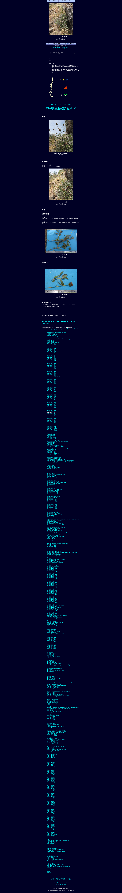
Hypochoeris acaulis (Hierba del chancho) (56, 620)
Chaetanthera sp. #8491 (52, 509)
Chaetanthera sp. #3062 (52, 507)
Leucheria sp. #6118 (51, 628)
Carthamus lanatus (51, 466)
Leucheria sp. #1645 (51, 639)
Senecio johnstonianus (52, 754)
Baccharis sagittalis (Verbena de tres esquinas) (57, 448)
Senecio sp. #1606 (51, 796)
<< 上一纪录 (58, 879)
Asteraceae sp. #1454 (51, 344)
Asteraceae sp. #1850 (51, 360)
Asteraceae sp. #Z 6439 (52, 428)
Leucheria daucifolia (51, 630)
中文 (65, 48)
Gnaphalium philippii (51, 547)
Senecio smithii (50, 764)
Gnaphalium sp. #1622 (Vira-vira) (54, 551)
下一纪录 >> (64, 879)
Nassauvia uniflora (51, 700)
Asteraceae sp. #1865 (51, 365)
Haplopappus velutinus (52, 608)
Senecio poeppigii (51, 763)
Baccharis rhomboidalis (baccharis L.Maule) (56, 446)
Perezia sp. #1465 (51, 717)
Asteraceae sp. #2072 (51, 393)
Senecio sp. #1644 (51, 800)
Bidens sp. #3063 (50, 465)
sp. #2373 (49, 872)
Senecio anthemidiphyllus (52, 745)
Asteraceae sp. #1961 (51, 380)
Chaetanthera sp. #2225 (52, 504)
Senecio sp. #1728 (51, 804)
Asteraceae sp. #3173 (51, 422)
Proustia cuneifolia (51, 741)
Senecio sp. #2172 (51, 818)
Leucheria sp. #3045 (51, 644)
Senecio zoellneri (50, 837)
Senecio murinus (50, 756)
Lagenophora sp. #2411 (52, 623)
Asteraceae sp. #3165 (51, 419)
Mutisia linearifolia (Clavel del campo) (55, 670)
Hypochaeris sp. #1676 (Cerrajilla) (54, 617)
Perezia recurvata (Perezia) (53, 715)
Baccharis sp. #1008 (51, 451)
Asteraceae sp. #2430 (51, 404)
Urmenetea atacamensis (52, 856)
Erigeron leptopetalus (51, 538)
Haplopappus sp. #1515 (52, 575)
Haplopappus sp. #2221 (52, 594)
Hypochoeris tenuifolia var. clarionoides (55, 622)
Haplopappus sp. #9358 (52, 606)
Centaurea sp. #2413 (51, 476)
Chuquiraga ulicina (51, 526)
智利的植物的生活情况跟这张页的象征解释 (61, 104)
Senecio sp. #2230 (51, 823)
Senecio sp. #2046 (51, 811)
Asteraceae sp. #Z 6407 (52, 427)
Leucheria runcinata (51, 634)
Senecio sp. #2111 (51, 817)
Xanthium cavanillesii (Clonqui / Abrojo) (55, 864)
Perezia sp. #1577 (51, 718)
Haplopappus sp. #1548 (52, 579)
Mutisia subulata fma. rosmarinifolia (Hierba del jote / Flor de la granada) (63, 683)
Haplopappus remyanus (52, 563)
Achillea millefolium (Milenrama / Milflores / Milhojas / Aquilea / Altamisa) (63, 328)
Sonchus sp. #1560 (51, 842)
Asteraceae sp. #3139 (51, 414)
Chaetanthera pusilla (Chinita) (53, 496)
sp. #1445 (49, 868)
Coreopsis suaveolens (52, 529)
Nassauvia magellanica (52, 693)
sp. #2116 (49, 870)
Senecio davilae (50, 747)
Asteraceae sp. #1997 (51, 386)
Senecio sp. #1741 (51, 807)
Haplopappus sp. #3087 (52, 598)
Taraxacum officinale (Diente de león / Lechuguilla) (58, 847)
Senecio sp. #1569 (51, 789)
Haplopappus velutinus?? (52, 609)
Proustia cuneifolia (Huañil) (53, 740)
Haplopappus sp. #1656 (52, 587)
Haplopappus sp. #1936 (52, 567)
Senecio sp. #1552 (51, 768)
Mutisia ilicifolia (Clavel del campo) (54, 668)
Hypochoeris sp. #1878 (52, 621)
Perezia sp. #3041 (51, 722)
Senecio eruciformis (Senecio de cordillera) (56, 749)
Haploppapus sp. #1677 (52, 612)
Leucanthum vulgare (51, 626)
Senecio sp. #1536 (51, 786)
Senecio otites (50, 761)
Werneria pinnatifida (51, 862)
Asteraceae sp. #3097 (51, 411)
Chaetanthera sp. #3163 (52, 508)
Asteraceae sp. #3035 (51, 409)
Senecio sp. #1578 (51, 793)
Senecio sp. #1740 (51, 805)
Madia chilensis (50, 655)
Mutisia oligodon (50, 671)
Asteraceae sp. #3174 (51, 423)
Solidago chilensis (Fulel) (52, 841)
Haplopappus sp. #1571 (52, 581)
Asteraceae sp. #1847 (51, 357)
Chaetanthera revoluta (52, 497)
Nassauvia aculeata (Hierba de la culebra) (56, 685)
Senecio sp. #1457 (51, 780)
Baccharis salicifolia (51, 449)
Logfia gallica (50, 651)
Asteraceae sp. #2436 (51, 405)
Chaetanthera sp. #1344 (52, 500)
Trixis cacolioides (50, 855)
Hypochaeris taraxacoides (52, 618)
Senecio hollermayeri (51, 753)
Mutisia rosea (50, 672)
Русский (67, 47)
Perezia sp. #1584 (51, 719)
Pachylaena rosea (51, 704)
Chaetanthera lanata (51, 485)
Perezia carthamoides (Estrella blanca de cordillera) (58, 708)
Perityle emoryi (50, 725)
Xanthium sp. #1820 (51, 865)
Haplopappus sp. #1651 (52, 586)
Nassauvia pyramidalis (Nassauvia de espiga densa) (58, 695)
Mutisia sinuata (50, 673)
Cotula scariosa (50, 531)
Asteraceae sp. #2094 (51, 397)
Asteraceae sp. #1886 (51, 373)
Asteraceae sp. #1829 (51, 350)
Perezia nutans (50, 710)
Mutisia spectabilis (51, 679)
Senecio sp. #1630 (51, 798)
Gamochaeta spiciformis (52, 544)
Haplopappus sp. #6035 (52, 601)
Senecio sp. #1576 (51, 792)
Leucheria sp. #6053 (51, 646)
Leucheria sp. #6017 (51, 645)
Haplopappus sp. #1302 (52, 569)
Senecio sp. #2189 (51, 819)
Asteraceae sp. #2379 (51, 401)
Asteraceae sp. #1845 (51, 356)
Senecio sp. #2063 (51, 816)
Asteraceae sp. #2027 (51, 389)
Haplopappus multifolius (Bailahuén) (55, 562)
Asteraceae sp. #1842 (51, 352)
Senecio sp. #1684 (51, 802)
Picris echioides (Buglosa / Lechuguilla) (55, 726)
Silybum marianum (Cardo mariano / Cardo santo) (58, 840)
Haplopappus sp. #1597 (52, 583)
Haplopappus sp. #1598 (52, 584)
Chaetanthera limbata (51, 487)
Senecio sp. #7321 (51, 772)
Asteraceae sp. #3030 (51, 407)
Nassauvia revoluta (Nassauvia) (54, 696)
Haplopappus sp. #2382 (52, 596)
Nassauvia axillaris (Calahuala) (54, 687)
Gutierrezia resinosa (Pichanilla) (54, 555)
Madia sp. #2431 (50, 657)
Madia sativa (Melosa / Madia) (53, 656)
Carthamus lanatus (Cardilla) (53, 467)
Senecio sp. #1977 (51, 808)
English (54, 47)
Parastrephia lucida (51, 706)
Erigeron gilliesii (50, 537)
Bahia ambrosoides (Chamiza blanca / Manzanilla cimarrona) (60, 460)
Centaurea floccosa (51, 472)
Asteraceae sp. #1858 (51, 364)
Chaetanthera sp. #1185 (52, 499)
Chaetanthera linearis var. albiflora (54, 489)
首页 (53, 878)
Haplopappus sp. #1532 (52, 576)
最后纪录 (69, 879)
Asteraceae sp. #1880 (51, 366)
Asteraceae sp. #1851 (51, 362)
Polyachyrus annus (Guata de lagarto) (55, 732)
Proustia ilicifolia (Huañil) (52, 742)
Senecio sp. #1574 (51, 790)
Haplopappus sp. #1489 (52, 571)
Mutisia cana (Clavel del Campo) (54, 663)
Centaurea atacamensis (52, 468)
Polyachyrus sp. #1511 (52, 735)
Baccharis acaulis (51, 435)
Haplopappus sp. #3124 (52, 568)
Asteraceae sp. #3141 (51, 415)
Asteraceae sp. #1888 (51, 374)
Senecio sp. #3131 (51, 832)
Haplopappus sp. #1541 (52, 578)
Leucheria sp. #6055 (51, 647)
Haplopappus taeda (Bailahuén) (54, 607)
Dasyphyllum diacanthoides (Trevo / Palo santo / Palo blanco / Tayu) (62, 534)
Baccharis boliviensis (51, 437)
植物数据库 (57, 878)
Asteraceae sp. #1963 (51, 381)
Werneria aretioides (51, 860)
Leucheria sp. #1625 (51, 638)
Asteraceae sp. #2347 (51, 399)
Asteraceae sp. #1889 (51, 375)
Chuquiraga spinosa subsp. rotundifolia (55, 524)
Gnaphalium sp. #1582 (52, 550)
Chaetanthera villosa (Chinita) (53, 513)
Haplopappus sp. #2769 (52, 597)
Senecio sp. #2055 (51, 815)
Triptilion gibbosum (51, 852)
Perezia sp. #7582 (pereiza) (53, 724)
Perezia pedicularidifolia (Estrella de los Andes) (57, 711)
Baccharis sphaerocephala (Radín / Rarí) (56, 459)
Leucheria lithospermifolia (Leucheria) (55, 633)
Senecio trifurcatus (51, 835)
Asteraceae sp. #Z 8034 (52, 432)
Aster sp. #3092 (50, 340)
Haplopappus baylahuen (52, 558)
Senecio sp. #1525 (51, 785)
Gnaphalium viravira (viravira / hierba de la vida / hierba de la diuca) (62, 552)
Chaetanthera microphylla (52, 491)
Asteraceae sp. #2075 (51, 394)
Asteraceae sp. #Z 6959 (52, 429)
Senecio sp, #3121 (51, 765)
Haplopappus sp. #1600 (52, 585)
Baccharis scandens (51, 450)
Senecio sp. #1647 (51, 801)
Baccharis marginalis (51, 442)
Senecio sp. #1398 (51, 778)
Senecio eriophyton (51, 748)
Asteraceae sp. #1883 (51, 370)
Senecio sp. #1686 (51, 803)
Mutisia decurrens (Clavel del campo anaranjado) (58, 664)
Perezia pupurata (50, 714)
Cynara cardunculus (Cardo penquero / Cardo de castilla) (59, 532)
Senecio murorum (51, 757)
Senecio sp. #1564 (51, 788)
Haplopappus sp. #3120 (52, 599)
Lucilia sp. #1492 (50, 654)
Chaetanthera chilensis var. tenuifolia (55, 479)
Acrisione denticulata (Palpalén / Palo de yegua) (57, 329)
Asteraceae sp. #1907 (51, 379)
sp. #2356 (49, 871)
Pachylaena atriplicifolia (52, 703)
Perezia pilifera (50, 712)
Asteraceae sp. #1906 (51, 378)
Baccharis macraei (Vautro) (53, 440)
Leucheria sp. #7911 (51, 648)
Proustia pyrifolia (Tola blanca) (53, 743)
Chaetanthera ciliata (51, 480)
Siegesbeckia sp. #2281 (52, 839)
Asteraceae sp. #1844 (51, 355)
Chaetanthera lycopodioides (53, 490)
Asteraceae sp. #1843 (51, 354)
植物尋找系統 (62, 878)
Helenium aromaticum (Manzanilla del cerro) (57, 615)
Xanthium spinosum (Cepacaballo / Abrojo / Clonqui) (58, 866)
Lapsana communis (51, 624)
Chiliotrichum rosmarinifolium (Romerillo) (56, 518)
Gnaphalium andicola (51, 546)
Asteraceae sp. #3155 (51, 418)
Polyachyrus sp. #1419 (52, 734)
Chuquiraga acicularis (51, 521)
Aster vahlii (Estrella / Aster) (53, 342)
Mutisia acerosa (50, 660)
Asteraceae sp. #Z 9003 (52, 433)
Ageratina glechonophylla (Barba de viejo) (56, 332)
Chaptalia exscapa (51, 515)
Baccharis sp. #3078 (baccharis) (54, 456)
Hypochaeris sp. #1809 (52, 616)
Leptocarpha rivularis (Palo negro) (54, 625)
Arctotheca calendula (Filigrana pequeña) (56, 337)
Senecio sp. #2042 (51, 810)
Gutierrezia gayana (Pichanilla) (54, 554)
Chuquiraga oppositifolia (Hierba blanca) (56, 523)
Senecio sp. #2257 (51, 828)
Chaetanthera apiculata (52, 477)
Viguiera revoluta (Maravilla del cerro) (55, 859)
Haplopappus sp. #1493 (52, 573)
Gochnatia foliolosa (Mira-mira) (53, 553)
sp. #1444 (49, 867)
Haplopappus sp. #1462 (52, 570)
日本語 (61, 48)
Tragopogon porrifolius (52, 848)
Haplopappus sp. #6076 (52, 602)
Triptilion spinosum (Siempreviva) (54, 854)
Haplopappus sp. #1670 (52, 590)
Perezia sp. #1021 (51, 716)
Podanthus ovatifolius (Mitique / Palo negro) (56, 731)
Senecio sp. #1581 (51, 794)
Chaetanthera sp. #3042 (52, 506)
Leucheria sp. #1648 (51, 640)
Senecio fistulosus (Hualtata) (53, 750)
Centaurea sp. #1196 (51, 475)
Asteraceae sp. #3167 (51, 420)
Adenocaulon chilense (52, 331)
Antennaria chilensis (51, 335)
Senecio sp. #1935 (51, 771)
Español (58, 47)
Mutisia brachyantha (51, 662)
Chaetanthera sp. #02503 (52, 498)
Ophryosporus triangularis (52, 702)
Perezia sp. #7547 (51, 723)
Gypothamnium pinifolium (52, 557)
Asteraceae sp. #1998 (51, 387)
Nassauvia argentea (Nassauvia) (54, 686)
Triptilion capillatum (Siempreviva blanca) (56, 851)
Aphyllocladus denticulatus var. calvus (55, 336)
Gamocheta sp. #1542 (51, 545)
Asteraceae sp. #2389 (51, 402)
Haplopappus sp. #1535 (52, 577)
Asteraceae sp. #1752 (51, 347)
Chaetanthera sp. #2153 (52, 503)
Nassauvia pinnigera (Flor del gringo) (55, 694)
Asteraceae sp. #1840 (51, 351)
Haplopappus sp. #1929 (52, 592)
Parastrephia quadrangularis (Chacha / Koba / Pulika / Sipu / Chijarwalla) (63, 707)
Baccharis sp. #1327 (51, 452)
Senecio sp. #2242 (51, 827)
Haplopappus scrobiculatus (53, 566)
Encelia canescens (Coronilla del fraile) (55, 536)
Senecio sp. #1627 (51, 797)
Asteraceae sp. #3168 (51, 421)
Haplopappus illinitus (51, 560)
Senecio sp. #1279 (51, 773)
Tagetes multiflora (51, 844)
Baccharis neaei (50, 443)
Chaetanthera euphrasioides (53, 481)
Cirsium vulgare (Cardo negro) (53, 528)
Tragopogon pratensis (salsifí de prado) (55, 849)
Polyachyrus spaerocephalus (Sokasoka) (56, 739)
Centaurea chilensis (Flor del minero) (55, 471)
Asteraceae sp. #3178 (51, 426)
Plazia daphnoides (51, 727)
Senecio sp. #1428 (51, 766)
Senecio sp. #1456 (51, 779)
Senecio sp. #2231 (51, 824)
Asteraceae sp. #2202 (51, 398)
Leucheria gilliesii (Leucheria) (53, 631)
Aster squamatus (50, 341)
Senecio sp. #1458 (51, 781)
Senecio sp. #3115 (51, 831)
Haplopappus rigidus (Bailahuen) (54, 565)
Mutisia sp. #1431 (51, 676)
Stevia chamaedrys (51, 843)
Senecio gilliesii (50, 751)
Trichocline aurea (50, 850)
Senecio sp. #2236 (51, 826)
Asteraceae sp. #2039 (51, 390)
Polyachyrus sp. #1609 (52, 738)
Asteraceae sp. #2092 (51, 396)
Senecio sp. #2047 (51, 812)
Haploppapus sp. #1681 (52, 614)
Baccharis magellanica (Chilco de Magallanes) (57, 441)
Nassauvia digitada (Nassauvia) (54, 690)
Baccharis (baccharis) (51, 434)
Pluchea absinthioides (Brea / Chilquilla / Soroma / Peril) (59, 729)
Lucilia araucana (50, 652)
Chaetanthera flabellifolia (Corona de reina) (56, 482)
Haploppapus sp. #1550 (52, 610)
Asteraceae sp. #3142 (51, 417)
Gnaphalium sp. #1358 (52, 548)
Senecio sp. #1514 (51, 784)
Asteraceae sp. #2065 (51, 391)
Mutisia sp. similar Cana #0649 (53, 678)
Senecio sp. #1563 (51, 787)
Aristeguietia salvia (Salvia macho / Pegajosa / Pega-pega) (60, 339)
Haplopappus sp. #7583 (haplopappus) (55, 605)
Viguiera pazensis (51, 858)
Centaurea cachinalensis (52, 469)
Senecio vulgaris (50, 836)
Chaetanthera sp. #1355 (52, 501)
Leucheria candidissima (52, 629)
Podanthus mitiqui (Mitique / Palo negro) (56, 730)
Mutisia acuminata (51, 661)
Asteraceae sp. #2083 (51, 395)
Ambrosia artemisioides (52, 333)
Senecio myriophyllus (51, 758)
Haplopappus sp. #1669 (52, 589)
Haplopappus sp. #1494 (52, 574)
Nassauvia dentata (51, 688)
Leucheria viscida (51, 649)
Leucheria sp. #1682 (51, 643)
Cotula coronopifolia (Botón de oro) (54, 530)
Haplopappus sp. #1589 (52, 582)
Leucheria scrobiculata (52, 636)
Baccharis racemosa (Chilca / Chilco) (55, 445)
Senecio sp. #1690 (51, 769)
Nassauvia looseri (51, 692)
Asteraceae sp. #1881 (51, 367)
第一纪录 (52, 879)
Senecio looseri (50, 755)
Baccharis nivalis (50, 444)
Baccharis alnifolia (51, 436)
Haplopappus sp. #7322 (52, 604)
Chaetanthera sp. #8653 (52, 511)
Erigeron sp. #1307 (51, 540)
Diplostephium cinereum (52, 535)
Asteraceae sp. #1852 (51, 363)
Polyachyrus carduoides (52, 733)
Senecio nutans (50, 759)
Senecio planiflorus (51, 762)
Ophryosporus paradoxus (52, 701)
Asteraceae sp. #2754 (51, 406)
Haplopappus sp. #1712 (52, 591)
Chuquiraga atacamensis (52, 522)
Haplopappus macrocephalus (53, 561)
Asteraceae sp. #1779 (51, 348)
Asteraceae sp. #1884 (51, 371)
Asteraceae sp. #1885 (51, 372)
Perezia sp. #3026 (51, 720)
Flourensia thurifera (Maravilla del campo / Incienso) (58, 542)
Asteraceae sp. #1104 (51, 343)
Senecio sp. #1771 (51, 770)
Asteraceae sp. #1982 (51, 382)
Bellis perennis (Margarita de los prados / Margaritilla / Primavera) (61, 461)
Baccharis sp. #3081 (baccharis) (54, 458)
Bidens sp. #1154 (50, 464)
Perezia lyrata (50, 709)
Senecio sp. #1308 (51, 774)
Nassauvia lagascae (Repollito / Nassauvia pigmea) (58, 691)
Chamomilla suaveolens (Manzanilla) (55, 514)
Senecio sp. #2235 (51, 825)
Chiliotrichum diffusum (52, 516)
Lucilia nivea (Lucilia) (51, 653)
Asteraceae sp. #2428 (51, 403)
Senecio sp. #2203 (51, 821)
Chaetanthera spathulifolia (52, 512)
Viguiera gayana (50, 857)
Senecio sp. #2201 (51, 820)
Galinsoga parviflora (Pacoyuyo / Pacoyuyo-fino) (57, 543)
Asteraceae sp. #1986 (51, 384)
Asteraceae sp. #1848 (51, 358)
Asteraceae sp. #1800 (51, 349)
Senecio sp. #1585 (51, 795)
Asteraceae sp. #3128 (51, 413)
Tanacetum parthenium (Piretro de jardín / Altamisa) (58, 845)
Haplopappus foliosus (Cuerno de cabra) (56, 559)
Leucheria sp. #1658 (51, 641)
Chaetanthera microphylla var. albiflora (55, 493)
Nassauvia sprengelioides (52, 699)
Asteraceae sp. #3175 (51, 425)
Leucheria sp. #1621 (51, 637)
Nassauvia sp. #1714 (51, 698)
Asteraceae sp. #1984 (51, 383)
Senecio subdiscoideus (52, 834)
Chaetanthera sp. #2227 (52, 505)
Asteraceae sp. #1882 (51, 368)
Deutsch (63, 47)
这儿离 (60, 315)
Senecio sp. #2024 (51, 809)
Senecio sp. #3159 (51, 833)
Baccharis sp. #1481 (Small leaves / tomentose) (57, 453)
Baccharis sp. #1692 (51, 454)
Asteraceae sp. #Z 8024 (52, 430)
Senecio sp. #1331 (51, 777)
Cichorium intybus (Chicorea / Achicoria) (56, 527)
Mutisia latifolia (50, 669)
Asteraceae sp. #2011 (51, 388)
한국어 (57, 48)
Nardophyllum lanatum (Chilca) (54, 684)
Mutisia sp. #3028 (51, 677)
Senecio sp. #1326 (51, 776)
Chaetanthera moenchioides (53, 495)
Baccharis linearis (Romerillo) (53, 438)
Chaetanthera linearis (51, 488)
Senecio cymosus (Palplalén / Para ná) (55, 746)
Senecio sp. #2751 (51, 829)
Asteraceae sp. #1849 (51, 359)
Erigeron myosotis (51, 539)
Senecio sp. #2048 (51, 813)
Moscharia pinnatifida (51, 659)
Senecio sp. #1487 (51, 782)
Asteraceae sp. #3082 (51, 410)
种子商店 (68, 878)
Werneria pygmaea (51, 863)
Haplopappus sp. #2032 (52, 593)
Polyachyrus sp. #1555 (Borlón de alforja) (56, 737)
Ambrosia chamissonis (52, 334)
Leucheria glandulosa (51, 632)
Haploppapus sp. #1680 (52, 613)
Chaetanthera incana (51, 484)
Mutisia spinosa (50, 680)
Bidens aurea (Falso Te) (52, 462)
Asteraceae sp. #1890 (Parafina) (54, 376)
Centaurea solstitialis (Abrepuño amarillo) (56, 474)
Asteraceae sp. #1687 (51, 346)
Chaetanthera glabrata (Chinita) (54, 483)
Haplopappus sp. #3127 (52, 600)
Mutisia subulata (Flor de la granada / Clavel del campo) (59, 682)
